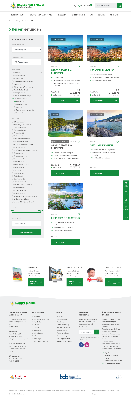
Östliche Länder (20, 98)
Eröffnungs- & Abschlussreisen (25, 150)
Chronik (36, 328)
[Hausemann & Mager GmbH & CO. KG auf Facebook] (81, 344)
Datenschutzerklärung (26, 391)
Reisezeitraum (17, 57)
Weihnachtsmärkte (21, 199)
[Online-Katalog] (56, 274)
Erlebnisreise (19, 147)
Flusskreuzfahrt (20, 156)
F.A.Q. (83, 391)
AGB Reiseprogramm (43, 391)
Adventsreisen (20, 130)
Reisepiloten (38, 333)
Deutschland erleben (22, 139)
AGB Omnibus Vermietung (61, 391)
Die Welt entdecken (21, 142)
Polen (19, 107)
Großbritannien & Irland (23, 81)
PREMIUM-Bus (20, 173)
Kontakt (60, 316)
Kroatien (20, 101)
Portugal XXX (19, 93)
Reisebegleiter (62, 330)
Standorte (37, 322)
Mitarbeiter (38, 330)
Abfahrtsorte (61, 322)
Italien (17, 84)
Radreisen (18, 176)
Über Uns (37, 316)
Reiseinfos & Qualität (64, 341)
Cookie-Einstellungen (16, 394)
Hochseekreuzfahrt (21, 164)
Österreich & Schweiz (22, 96)
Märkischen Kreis (113, 391)
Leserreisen (19, 167)
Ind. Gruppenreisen (63, 339)
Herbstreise (19, 162)
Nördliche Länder (21, 90)
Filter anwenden (26, 232)
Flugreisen (18, 153)
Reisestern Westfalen (41, 319)
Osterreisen (19, 170)
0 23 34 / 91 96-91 (20, 346)
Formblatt (76, 391)
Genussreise (19, 159)
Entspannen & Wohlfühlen (24, 144)
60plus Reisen (19, 122)
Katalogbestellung (63, 328)
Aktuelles (37, 325)
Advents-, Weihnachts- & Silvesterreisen (22, 126)
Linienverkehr (78, 15)
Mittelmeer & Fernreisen (23, 87)
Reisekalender (62, 319)
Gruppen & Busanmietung (41, 15)
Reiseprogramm (17, 15)
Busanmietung (62, 336)
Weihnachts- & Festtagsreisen (25, 196)
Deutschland (19, 75)
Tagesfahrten (19, 187)
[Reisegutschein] (95, 274)
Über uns (114, 15)
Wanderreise (19, 193)
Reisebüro (62, 15)
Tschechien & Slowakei (25, 110)
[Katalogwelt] (17, 274)
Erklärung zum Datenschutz (90, 337)
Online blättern (73, 282)
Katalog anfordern (34, 282)
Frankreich (18, 78)
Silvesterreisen (20, 182)
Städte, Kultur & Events (23, 185)
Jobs (92, 15)
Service (101, 15)
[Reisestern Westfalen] (17, 376)
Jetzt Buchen (59, 100)
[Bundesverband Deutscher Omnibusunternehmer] (70, 376)
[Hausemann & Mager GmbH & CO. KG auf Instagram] (86, 344)
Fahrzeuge (37, 339)
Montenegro (21, 104)
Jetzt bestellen (112, 282)
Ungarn (19, 113)
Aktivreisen (19, 133)
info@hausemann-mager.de (18, 339)
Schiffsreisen (19, 179)
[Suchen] (119, 5)
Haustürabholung (63, 325)
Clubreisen (18, 136)
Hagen (94, 394)
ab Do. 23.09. (57, 95)
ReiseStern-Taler (63, 333)
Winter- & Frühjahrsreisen (24, 202)
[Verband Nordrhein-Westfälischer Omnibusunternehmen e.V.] (118, 376)
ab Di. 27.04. (57, 167)
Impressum (13, 391)
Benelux (17, 73)
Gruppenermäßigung (41, 341)
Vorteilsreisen (20, 190)
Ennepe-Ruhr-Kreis (99, 391)
